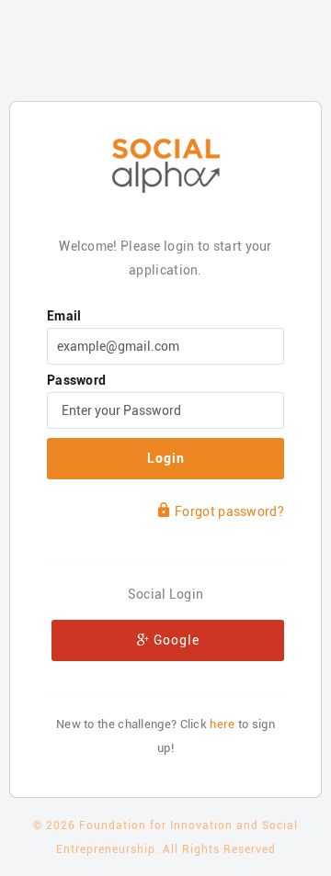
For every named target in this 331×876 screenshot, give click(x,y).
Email (64, 316)
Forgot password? (229, 511)
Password (76, 380)
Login (166, 458)
